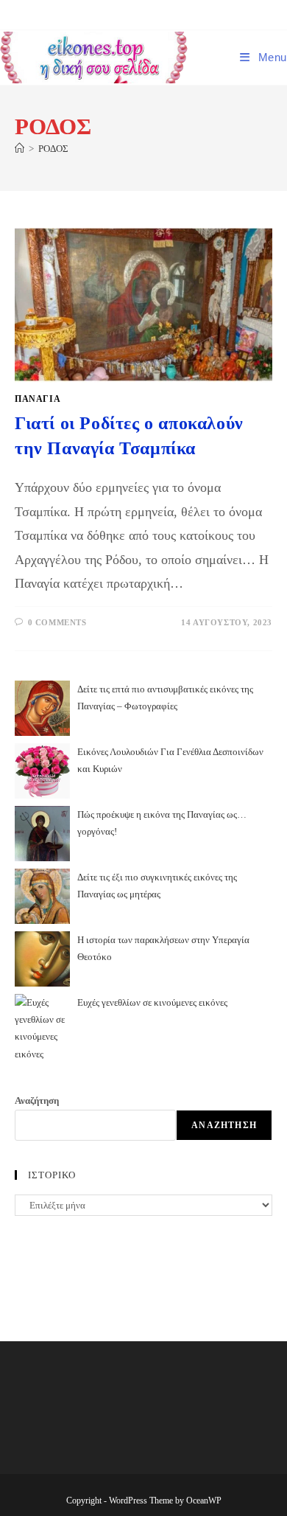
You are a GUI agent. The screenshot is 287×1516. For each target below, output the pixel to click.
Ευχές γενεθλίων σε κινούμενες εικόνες (152, 1002)
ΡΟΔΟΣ (53, 148)
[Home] (19, 148)
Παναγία (37, 399)
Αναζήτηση (37, 1100)
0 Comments (57, 622)
